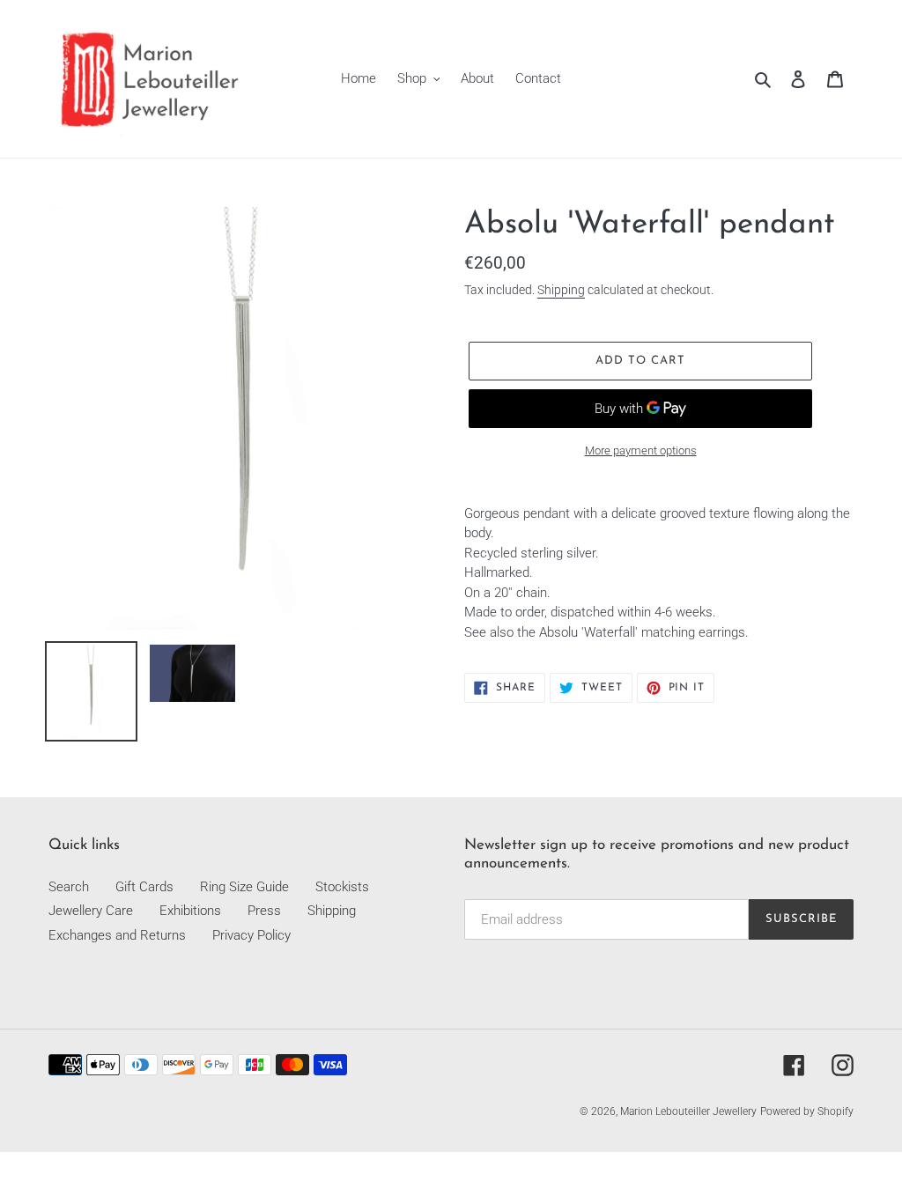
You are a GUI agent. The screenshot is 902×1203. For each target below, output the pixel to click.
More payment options (641, 450)
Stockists (342, 887)
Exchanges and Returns (117, 935)
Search (68, 887)
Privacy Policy (251, 935)
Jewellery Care (90, 911)
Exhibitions (190, 911)
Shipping (561, 290)
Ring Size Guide (244, 887)
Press (264, 911)
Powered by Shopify (807, 1111)
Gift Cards (144, 887)
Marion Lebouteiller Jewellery (688, 1111)
